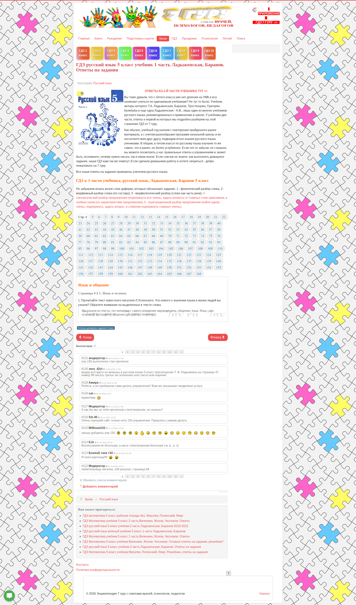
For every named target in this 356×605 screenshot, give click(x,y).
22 (223, 217)
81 (112, 242)
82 (121, 242)
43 (96, 229)
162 (139, 273)
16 (175, 217)
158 (100, 273)
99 (112, 248)
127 (90, 261)
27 (112, 223)
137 (189, 261)
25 (96, 223)
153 (198, 267)
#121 (84, 358)
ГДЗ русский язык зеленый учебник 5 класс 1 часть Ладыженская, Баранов (134, 531)
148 (149, 267)
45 (112, 229)
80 (104, 242)
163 (149, 273)
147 (139, 267)
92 (202, 242)
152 (189, 267)
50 (153, 229)
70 (170, 235)
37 (194, 223)
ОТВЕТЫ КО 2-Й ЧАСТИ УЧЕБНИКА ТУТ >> (176, 91)
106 (180, 248)
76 (218, 235)
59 (80, 235)
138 (198, 261)
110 (219, 248)
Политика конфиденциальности (98, 569)
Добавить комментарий (100, 486)
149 (159, 267)
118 (149, 254)
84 (137, 242)
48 (137, 229)
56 (202, 229)
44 (104, 229)
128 (100, 261)
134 (159, 261)
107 (190, 248)
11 (134, 217)
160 (120, 273)
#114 (84, 442)
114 (110, 254)
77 (80, 242)
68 (153, 235)
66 (137, 235)
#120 (84, 368)
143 (100, 267)
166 (179, 273)
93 (210, 242)
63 (112, 235)
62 (104, 235)
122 (189, 254)
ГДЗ (174, 38)
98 (104, 248)
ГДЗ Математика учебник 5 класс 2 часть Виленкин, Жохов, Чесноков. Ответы (136, 520)
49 (145, 229)
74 (202, 235)
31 (145, 223)
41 (80, 229)
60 (88, 235)
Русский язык (102, 83)
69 (161, 235)
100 (121, 248)
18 (191, 217)
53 (178, 229)
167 (189, 273)
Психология (210, 38)
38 (202, 223)
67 (145, 235)
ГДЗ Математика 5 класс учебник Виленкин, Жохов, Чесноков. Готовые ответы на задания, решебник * (153, 541)
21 (215, 217)
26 (104, 223)
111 (80, 254)
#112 (84, 465)
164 (159, 273)
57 (210, 229)
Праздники (189, 38)
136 (179, 261)
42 (88, 229)
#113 (84, 452)
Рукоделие (114, 38)
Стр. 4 (82, 217)
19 (199, 217)
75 (210, 235)
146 (130, 267)
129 (110, 261)
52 (170, 229)
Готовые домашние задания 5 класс (96, 328)
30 (137, 223)
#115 (84, 427)
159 (110, 273)
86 (153, 242)
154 (208, 267)
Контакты (82, 564)
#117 (84, 406)
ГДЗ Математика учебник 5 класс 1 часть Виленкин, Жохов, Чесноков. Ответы (136, 536)
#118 (84, 393)
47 (129, 229)
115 (120, 254)
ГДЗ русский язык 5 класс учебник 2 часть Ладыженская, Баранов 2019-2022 (135, 526)
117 (139, 254)
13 (150, 217)
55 (194, 229)
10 (126, 217)
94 (218, 242)
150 (169, 267)
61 (96, 235)
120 (169, 254)
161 (130, 273)
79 (96, 242)
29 (129, 223)
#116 (84, 417)
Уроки (163, 38)
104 (161, 248)
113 (100, 254)
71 (178, 235)
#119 (84, 382)
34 (170, 223)
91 (194, 242)
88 (170, 242)
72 (186, 235)
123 (198, 254)
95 (80, 248)
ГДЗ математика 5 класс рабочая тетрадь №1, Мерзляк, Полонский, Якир (133, 515)
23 (80, 223)
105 (170, 248)
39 (210, 223)
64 (121, 235)
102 (141, 248)
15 (166, 217)
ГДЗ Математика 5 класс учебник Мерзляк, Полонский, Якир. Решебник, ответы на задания (145, 552)
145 (120, 267)
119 (159, 254)
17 (183, 217)
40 (218, 223)
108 (200, 248)
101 (131, 248)
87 (161, 242)
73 (194, 235)
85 (145, 242)
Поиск (241, 38)
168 (198, 273)
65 (129, 235)
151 (179, 267)
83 (129, 242)
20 (207, 217)
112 (90, 254)
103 (151, 248)
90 (186, 242)
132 (139, 261)
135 (169, 261)
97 (96, 248)
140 (218, 261)
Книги (98, 38)
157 (90, 273)
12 (142, 217)
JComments (223, 492)
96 (88, 248)
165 (169, 273)
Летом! (227, 38)
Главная (84, 38)
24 (88, 223)
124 (208, 254)
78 (88, 242)
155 (218, 267)
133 (149, 261)
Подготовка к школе (140, 38)
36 (186, 223)
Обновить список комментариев (105, 480)
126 (80, 261)
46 (121, 229)
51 (161, 229)
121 (179, 254)
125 (218, 254)
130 (120, 261)
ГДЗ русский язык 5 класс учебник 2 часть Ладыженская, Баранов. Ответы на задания (142, 546)
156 (80, 273)
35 (178, 223)
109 (210, 248)
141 (80, 267)
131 (130, 261)
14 (158, 217)
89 (178, 242)
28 (121, 223)
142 (90, 267)
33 (161, 223)
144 (110, 267)
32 (153, 223)
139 (208, 261)
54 (186, 229)
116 (130, 254)
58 (218, 229)
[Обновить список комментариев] (95, 345)
